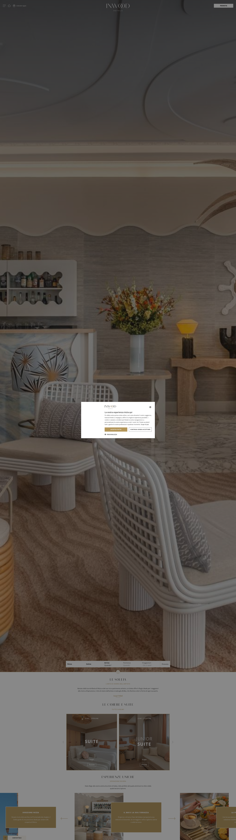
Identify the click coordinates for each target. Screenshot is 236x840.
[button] (111, 434)
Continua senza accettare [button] (140, 429)
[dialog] (118, 420)
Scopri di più (145, 424)
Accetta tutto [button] (116, 429)
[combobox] (150, 407)
